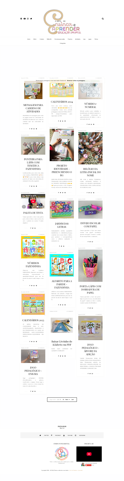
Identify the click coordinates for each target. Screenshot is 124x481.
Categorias (62, 43)
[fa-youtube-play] (25, 18)
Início (28, 39)
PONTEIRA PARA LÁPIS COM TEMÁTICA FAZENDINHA (33, 163)
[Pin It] (36, 129)
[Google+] (34, 129)
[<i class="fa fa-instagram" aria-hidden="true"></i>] (76, 435)
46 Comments (70, 311)
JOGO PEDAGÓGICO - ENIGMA (33, 371)
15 (63, 399)
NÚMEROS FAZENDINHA (33, 264)
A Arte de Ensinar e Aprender (76, 470)
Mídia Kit (49, 39)
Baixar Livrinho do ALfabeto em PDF (62, 343)
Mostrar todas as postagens (76, 80)
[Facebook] (29, 129)
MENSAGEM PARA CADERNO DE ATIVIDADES (33, 108)
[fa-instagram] (28, 18)
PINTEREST (58, 435)
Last (73, 399)
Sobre (35, 39)
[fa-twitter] (31, 18)
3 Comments (70, 78)
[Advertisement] (75, 5)
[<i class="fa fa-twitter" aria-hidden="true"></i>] (40, 435)
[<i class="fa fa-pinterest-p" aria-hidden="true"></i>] (51, 435)
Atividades (77, 39)
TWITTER (46, 435)
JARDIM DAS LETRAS (62, 225)
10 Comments (41, 347)
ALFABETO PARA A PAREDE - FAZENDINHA (62, 284)
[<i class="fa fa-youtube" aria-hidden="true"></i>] (64, 435)
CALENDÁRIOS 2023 (33, 320)
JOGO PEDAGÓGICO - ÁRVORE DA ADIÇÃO (90, 349)
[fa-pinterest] (21, 18)
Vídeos (96, 39)
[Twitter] (31, 129)
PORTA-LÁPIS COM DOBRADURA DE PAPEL (90, 289)
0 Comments (99, 78)
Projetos (70, 39)
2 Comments (41, 78)
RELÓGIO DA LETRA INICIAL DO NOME (90, 172)
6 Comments (99, 314)
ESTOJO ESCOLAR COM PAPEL (90, 224)
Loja (84, 39)
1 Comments (70, 127)
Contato (42, 39)
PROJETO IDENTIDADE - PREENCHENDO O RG (62, 170)
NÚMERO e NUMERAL (90, 105)
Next (66, 399)
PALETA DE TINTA (33, 212)
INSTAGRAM (82, 435)
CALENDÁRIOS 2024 (62, 101)
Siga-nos (62, 428)
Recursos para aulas (60, 39)
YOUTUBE (70, 435)
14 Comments (98, 130)
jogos (90, 39)
